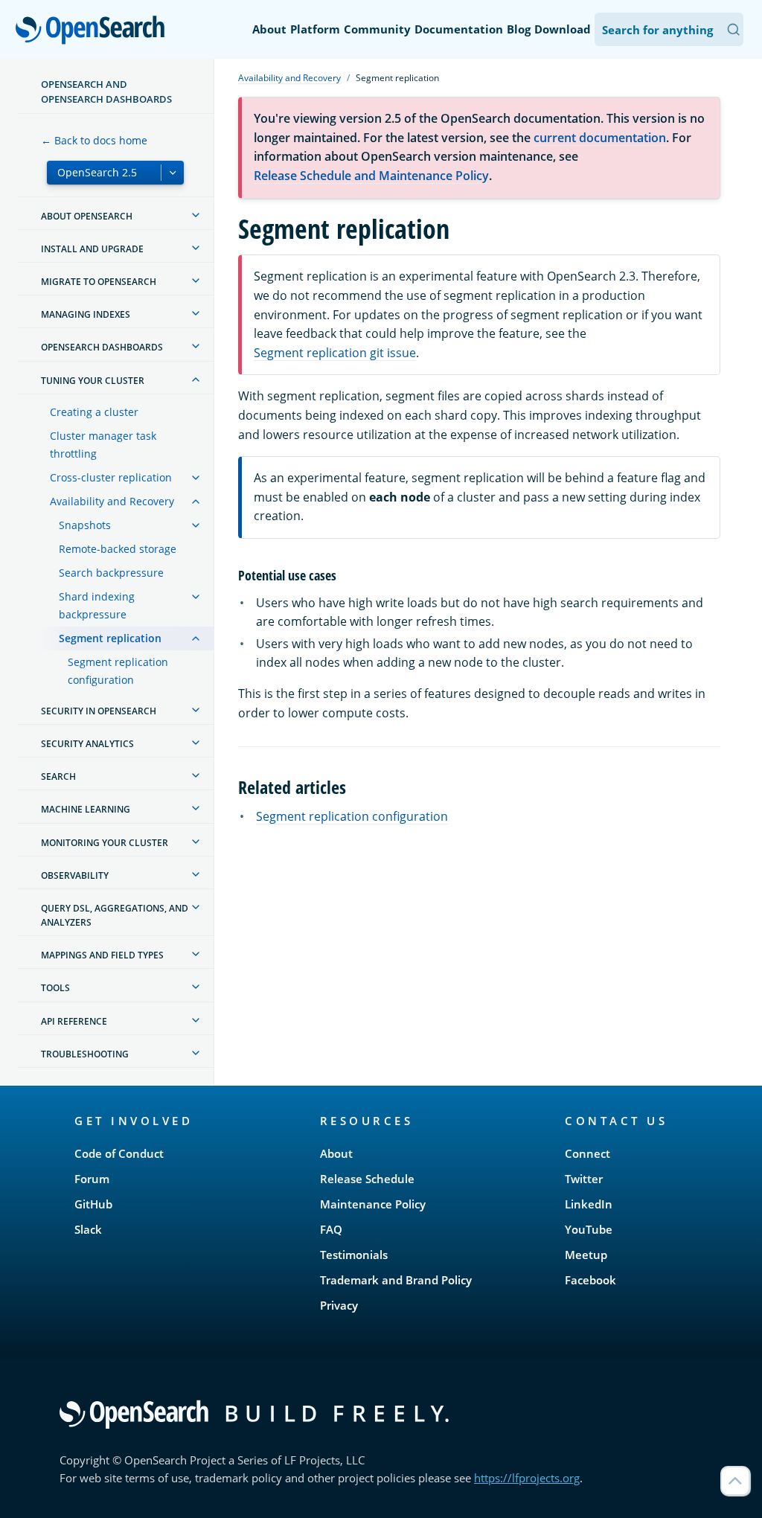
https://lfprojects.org (527, 1477)
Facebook (590, 1279)
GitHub (93, 1204)
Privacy (339, 1305)
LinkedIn (588, 1204)
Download (562, 29)
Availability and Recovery (112, 501)
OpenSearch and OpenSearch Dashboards (106, 91)
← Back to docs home (94, 140)
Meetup (586, 1254)
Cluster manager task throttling (103, 445)
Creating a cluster (94, 412)
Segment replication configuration (118, 671)
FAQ (331, 1229)
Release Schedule (367, 1178)
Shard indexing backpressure (97, 605)
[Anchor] (343, 574)
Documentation (458, 29)
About (269, 29)
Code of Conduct (119, 1153)
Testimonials (354, 1254)
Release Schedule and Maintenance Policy (371, 175)
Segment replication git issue (335, 353)
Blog (519, 29)
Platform (315, 29)
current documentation (600, 137)
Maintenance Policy (373, 1204)
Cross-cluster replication (111, 477)
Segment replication (110, 638)
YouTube (588, 1229)
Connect (587, 1153)
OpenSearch (94, 31)
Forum (91, 1178)
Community (377, 29)
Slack (88, 1229)
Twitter (584, 1178)
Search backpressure (111, 573)
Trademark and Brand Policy (396, 1279)
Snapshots (85, 525)
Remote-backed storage (117, 549)
